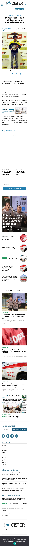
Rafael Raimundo (7, 229)
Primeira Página (12, 258)
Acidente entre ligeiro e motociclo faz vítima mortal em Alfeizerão (10, 238)
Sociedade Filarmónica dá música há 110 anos (14, 504)
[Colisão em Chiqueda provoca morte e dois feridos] (23, 248)
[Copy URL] (16, 74)
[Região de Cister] (14, 3)
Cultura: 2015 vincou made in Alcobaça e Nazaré (13, 509)
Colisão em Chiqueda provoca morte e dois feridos (10, 248)
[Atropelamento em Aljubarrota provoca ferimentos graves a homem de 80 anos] (23, 268)
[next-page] (24, 199)
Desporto (11, 15)
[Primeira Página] (23, 258)
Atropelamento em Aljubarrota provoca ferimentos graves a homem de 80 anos (10, 268)
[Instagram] (8, 436)
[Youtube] (16, 436)
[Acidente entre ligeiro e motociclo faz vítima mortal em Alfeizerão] (23, 238)
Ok (15, 543)
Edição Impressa (7, 414)
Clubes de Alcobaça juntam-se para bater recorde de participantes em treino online (13, 498)
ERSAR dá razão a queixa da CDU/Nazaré (7, 172)
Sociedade (5, 347)
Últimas (19, 15)
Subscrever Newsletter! (16, 188)
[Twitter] (12, 74)
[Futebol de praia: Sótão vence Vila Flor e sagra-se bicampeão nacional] (14, 302)
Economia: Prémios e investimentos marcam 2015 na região (14, 514)
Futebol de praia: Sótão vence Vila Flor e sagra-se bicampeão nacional (13, 221)
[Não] (27, 541)
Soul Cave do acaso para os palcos (20, 172)
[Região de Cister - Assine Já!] (14, 110)
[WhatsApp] (20, 74)
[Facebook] (9, 74)
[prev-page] (22, 199)
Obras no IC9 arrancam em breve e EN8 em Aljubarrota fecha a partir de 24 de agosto (10, 278)
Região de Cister (8, 29)
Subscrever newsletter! (21, 429)
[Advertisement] (14, 151)
